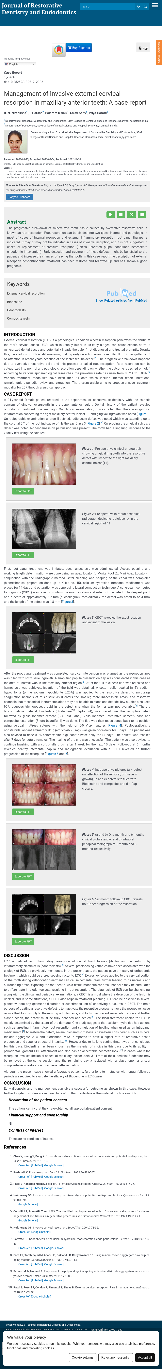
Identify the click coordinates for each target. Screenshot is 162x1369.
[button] (155, 5)
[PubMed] (37, 1165)
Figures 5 (52, 754)
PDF (145, 48)
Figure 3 (67, 602)
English (13, 64)
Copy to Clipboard (19, 197)
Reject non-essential (115, 1357)
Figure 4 (115, 725)
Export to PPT (23, 491)
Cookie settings (82, 1357)
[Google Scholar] (53, 1165)
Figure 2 (93, 423)
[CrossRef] (24, 1165)
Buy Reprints (81, 48)
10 (121, 1050)
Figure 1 (143, 414)
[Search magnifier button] (145, 6)
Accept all (145, 1357)
